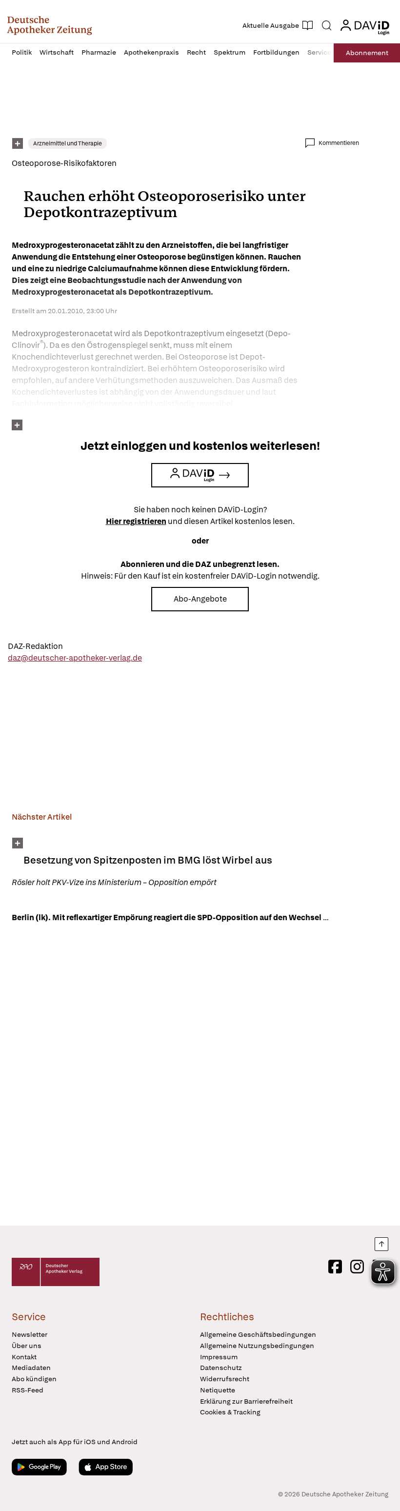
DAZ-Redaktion (35, 646)
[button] (49, 25)
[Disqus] (185, 1076)
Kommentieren (339, 143)
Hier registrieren (136, 521)
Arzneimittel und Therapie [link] (67, 143)
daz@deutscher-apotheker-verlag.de (75, 658)
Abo (367, 52)
